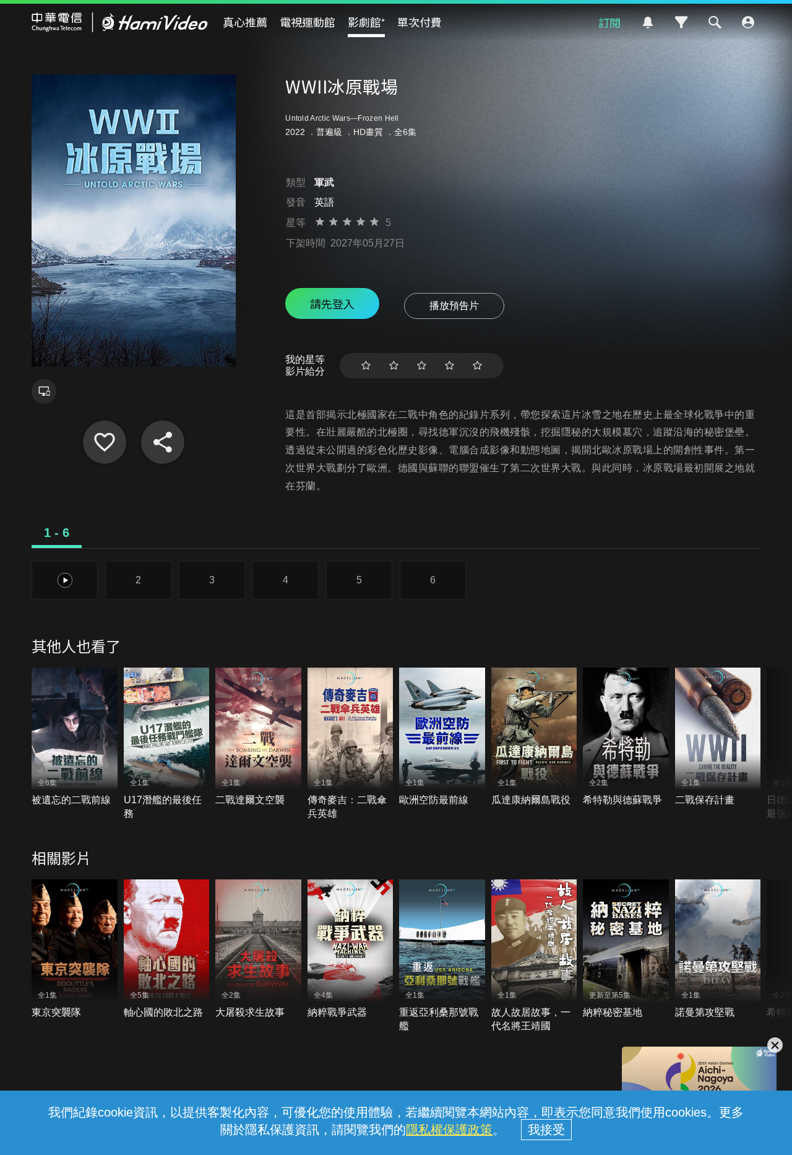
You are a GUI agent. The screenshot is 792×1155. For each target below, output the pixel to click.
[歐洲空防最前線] (442, 737)
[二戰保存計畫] (718, 737)
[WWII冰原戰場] (104, 442)
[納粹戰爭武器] (351, 949)
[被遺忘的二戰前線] (75, 737)
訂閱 (609, 22)
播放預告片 (454, 305)
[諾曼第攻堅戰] (718, 949)
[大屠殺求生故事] (258, 949)
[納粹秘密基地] (626, 949)
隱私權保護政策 (449, 1129)
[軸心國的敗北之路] (167, 949)
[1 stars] (366, 365)
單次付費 (419, 22)
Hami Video (120, 22)
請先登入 (332, 303)
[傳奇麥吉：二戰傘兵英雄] (351, 744)
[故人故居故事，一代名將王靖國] (534, 956)
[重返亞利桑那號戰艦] (442, 956)
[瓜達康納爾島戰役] (534, 737)
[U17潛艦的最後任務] (167, 744)
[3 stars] (422, 365)
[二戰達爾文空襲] (258, 737)
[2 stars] (394, 365)
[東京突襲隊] (75, 949)
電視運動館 (307, 22)
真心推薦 (245, 22)
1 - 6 (56, 532)
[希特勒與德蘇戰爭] (626, 737)
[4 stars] (449, 365)
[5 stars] (477, 365)
